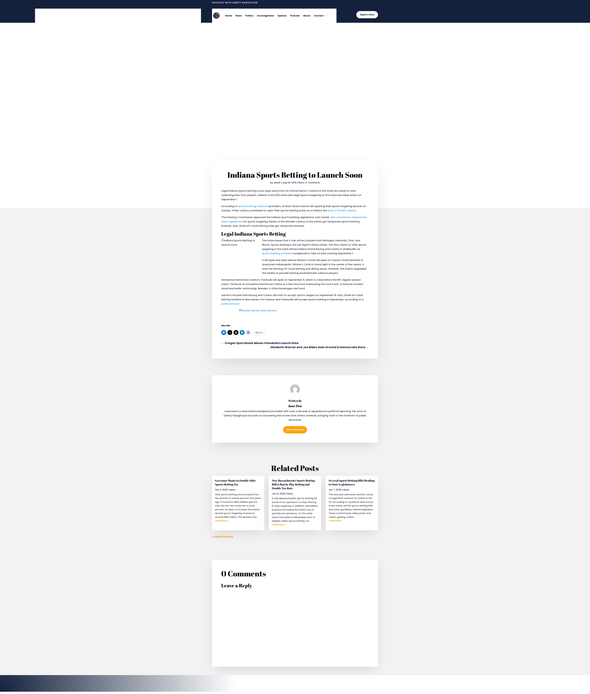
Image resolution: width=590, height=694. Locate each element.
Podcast (295, 15)
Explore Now (367, 14)
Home (228, 15)
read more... (222, 520)
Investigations (265, 15)
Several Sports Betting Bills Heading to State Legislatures (352, 482)
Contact (319, 15)
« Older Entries (222, 537)
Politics (249, 15)
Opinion (282, 15)
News (239, 15)
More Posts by (295, 429)
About (306, 15)
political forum (230, 304)
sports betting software (277, 253)
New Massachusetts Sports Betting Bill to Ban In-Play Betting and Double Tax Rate (293, 484)
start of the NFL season (342, 210)
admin (277, 182)
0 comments (313, 182)
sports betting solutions (253, 206)
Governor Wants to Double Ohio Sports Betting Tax (235, 482)
